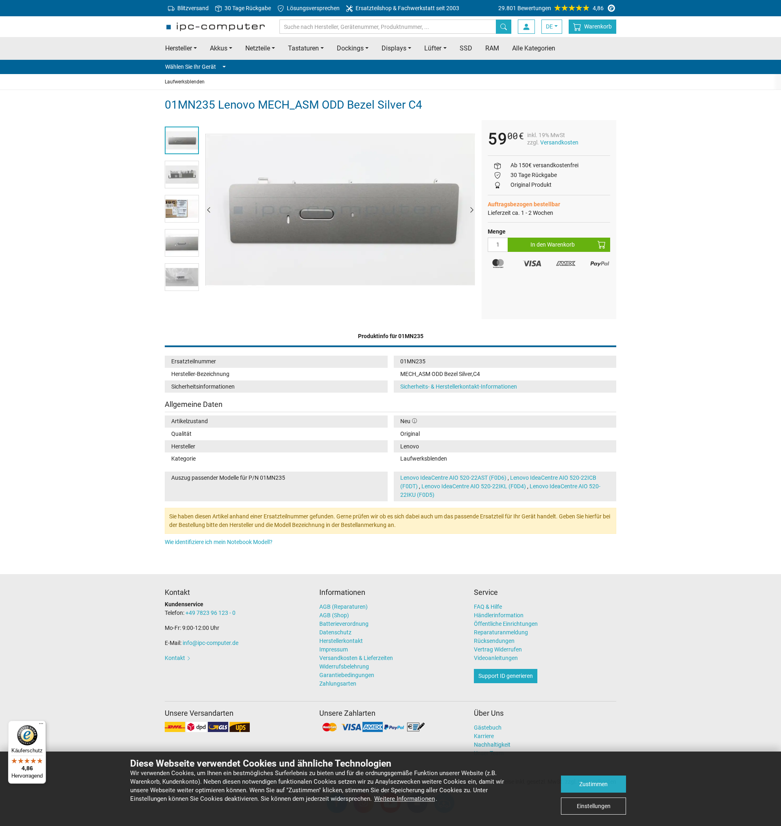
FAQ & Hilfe (488, 606)
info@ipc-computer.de (210, 643)
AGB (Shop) (334, 615)
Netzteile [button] (257, 48)
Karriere (484, 736)
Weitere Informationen (404, 798)
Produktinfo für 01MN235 (390, 336)
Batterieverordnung (344, 624)
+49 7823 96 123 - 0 (210, 613)
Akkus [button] (218, 48)
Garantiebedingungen (346, 675)
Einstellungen (594, 806)
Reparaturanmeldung (501, 632)
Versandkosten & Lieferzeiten (356, 658)
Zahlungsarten (337, 683)
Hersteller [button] (178, 48)
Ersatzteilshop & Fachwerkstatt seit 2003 (406, 8)
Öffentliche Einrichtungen (506, 624)
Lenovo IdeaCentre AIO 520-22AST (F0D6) (453, 477)
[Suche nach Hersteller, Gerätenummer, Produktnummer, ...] (503, 27)
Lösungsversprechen (313, 8)
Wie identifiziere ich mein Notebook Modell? (219, 542)
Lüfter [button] (432, 48)
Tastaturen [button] (303, 48)
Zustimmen (593, 784)
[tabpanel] (340, 209)
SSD (466, 48)
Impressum (333, 649)
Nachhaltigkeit (492, 744)
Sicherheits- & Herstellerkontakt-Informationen (458, 386)
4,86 (551, 8)
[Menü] (41, 725)
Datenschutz (335, 632)
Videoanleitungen (496, 658)
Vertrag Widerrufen (498, 649)
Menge (497, 231)
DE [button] (549, 26)
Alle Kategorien (533, 48)
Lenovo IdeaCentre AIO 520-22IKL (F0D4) (473, 486)
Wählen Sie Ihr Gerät (190, 66)
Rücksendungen (494, 641)
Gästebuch (488, 727)
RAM (492, 48)
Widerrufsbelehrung (344, 666)
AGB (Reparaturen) (343, 606)
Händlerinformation (499, 615)
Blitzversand (192, 8)
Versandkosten (559, 142)
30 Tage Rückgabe (247, 8)
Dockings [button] (350, 48)
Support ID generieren (505, 676)
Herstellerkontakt (341, 641)
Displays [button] (394, 48)
